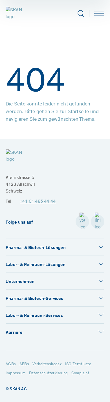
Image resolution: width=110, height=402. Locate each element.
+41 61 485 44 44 (38, 201)
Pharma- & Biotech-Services (34, 299)
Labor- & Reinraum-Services (34, 316)
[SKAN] (19, 13)
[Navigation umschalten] (99, 13)
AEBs (24, 364)
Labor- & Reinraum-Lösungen (36, 265)
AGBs (11, 364)
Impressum (16, 373)
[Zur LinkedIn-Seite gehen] (97, 221)
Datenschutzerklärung (48, 373)
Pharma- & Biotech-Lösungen (36, 248)
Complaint (80, 373)
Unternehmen (20, 282)
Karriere (14, 332)
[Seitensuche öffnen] (80, 13)
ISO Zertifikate (78, 364)
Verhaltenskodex (46, 364)
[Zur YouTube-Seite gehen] (82, 221)
